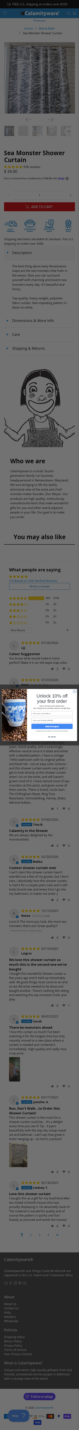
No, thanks (52, 737)
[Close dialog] (74, 691)
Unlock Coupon (52, 726)
